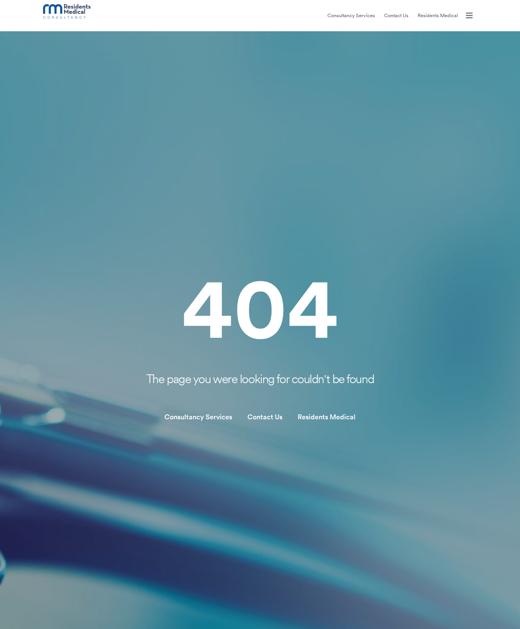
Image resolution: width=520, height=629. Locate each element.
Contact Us (396, 15)
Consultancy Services (351, 15)
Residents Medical (438, 15)
